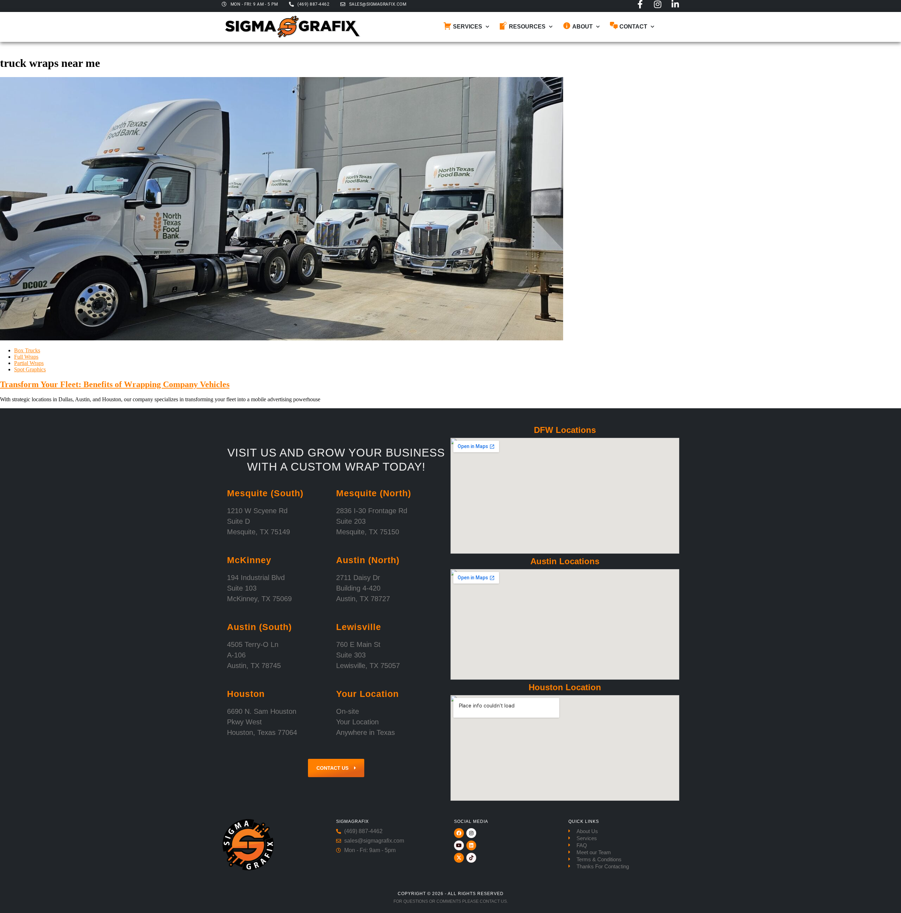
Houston (246, 694)
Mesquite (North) (373, 493)
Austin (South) (259, 627)
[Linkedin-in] (675, 4)
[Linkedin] (471, 845)
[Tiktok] (471, 858)
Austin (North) (367, 560)
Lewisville (358, 627)
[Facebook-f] (640, 4)
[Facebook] (459, 833)
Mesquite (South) (265, 493)
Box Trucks (27, 350)
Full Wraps (26, 357)
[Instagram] (657, 4)
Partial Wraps (29, 363)
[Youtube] (459, 845)
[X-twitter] (459, 858)
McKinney (249, 560)
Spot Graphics (30, 369)
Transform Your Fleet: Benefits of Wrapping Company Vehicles (114, 384)
